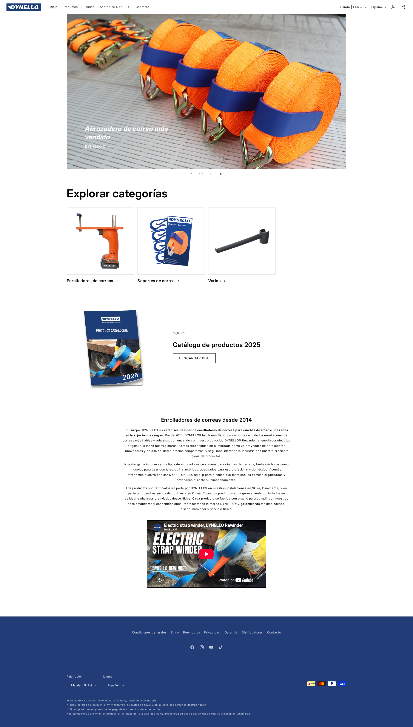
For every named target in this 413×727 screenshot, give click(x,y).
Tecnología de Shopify (142, 700)
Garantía (231, 632)
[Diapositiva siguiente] (210, 173)
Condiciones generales (149, 632)
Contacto (274, 632)
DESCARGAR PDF (194, 358)
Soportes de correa (156, 280)
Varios (214, 280)
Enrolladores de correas (90, 280)
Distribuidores (252, 632)
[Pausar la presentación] (221, 173)
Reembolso (191, 632)
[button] (71, 7)
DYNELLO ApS (87, 700)
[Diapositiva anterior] (191, 173)
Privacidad (212, 632)
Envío (175, 632)
